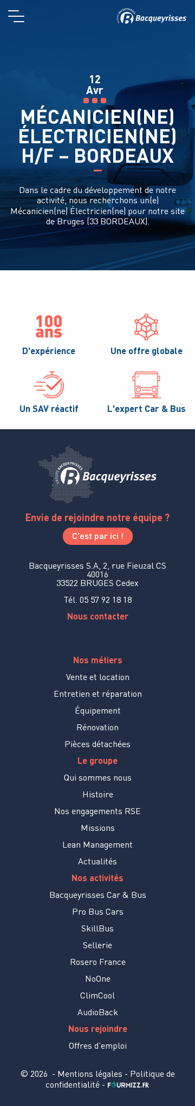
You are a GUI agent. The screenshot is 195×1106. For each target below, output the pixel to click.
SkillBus (97, 928)
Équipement (98, 710)
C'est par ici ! (97, 535)
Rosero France (98, 961)
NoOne (97, 978)
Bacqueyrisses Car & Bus (97, 894)
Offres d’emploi (98, 1045)
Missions (98, 827)
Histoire (97, 794)
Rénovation (97, 727)
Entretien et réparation (98, 693)
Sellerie (97, 945)
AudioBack (97, 1012)
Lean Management (97, 844)
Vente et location (97, 676)
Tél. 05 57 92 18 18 (97, 599)
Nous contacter (97, 616)
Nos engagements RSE (97, 810)
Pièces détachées (97, 743)
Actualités (97, 861)
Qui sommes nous (98, 777)
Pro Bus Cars (97, 911)
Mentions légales (89, 1073)
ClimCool (97, 995)
